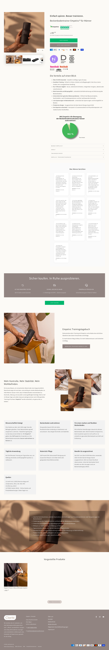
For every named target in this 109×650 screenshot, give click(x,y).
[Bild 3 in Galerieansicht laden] (27, 59)
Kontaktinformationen (31, 646)
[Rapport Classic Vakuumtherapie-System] (15, 575)
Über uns (50, 616)
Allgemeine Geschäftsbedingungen (58, 627)
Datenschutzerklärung (9, 646)
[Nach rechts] (42, 51)
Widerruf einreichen (54, 602)
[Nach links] (38, 51)
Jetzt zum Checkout (64, 45)
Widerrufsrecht (52, 624)
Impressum (51, 629)
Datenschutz (51, 622)
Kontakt (50, 619)
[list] (54, 289)
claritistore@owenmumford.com (35, 631)
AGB (24, 646)
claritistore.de (11, 644)
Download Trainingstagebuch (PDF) (76, 346)
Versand (57, 35)
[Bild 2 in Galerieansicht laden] (18, 59)
